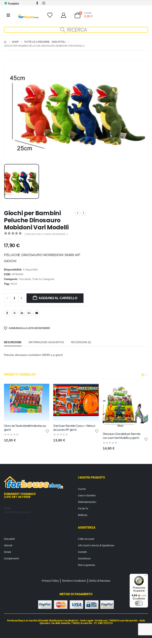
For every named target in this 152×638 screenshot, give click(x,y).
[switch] (139, 603)
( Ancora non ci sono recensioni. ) (46, 234)
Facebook (7, 313)
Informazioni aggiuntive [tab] (46, 342)
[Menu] (145, 576)
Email (36, 313)
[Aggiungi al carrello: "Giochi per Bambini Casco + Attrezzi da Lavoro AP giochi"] (92, 390)
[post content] (26, 402)
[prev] (77, 213)
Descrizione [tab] (13, 342)
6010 (14, 283)
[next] (83, 213)
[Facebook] (37, 3)
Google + (29, 313)
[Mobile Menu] (8, 15)
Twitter (14, 313)
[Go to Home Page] (5, 42)
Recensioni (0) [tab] (81, 342)
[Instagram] (43, 3)
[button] (76, 29)
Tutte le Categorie (43, 279)
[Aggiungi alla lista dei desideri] (47, 431)
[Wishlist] (50, 15)
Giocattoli (24, 279)
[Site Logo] (28, 16)
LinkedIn (22, 313)
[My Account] (63, 15)
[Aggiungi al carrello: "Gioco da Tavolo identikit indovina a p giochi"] (42, 390)
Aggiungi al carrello (58, 298)
